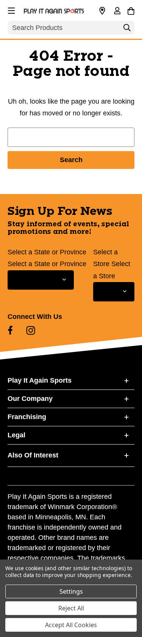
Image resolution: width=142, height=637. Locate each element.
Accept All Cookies (71, 625)
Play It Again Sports (40, 380)
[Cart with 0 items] (130, 9)
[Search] (127, 29)
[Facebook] (10, 330)
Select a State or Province (47, 252)
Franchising (27, 417)
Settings (71, 591)
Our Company (30, 398)
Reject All (71, 608)
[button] (10, 9)
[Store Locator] (102, 11)
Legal (16, 435)
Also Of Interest (33, 455)
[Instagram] (30, 330)
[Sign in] (117, 11)
